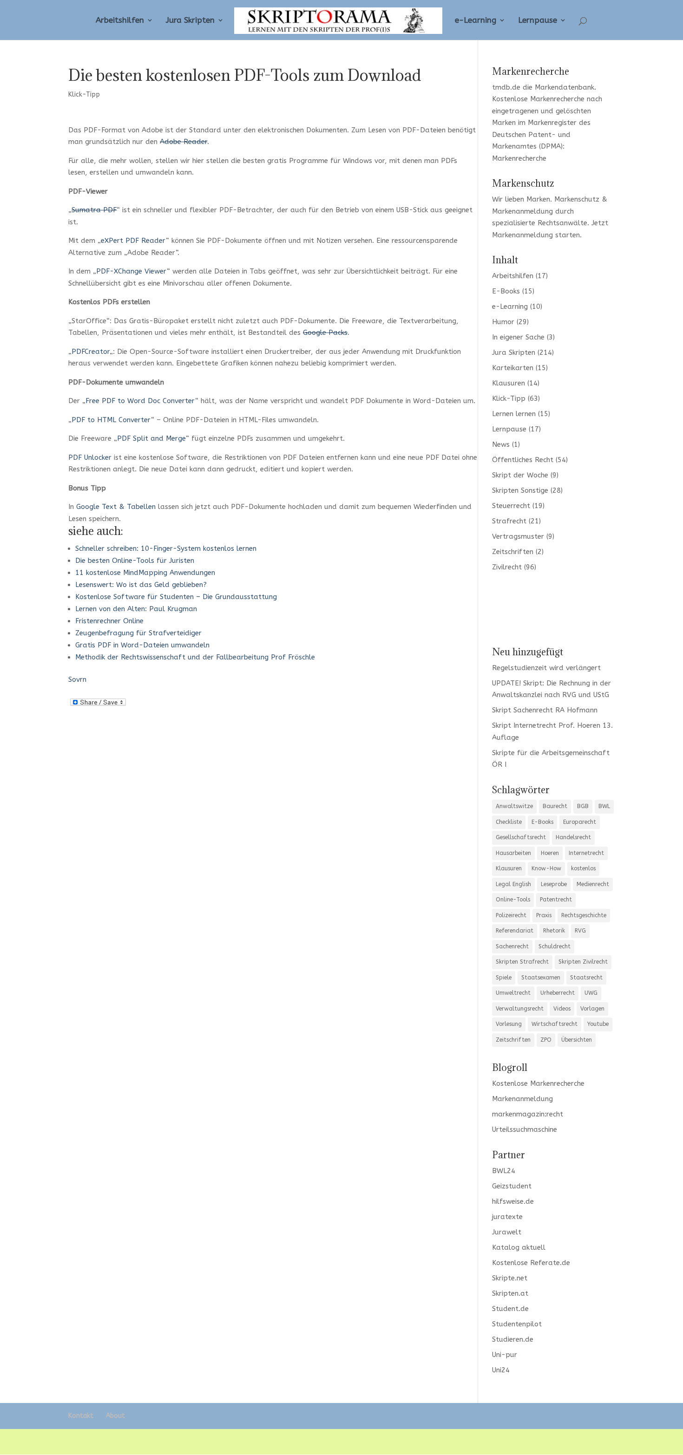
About (115, 1416)
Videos (562, 1008)
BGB (583, 806)
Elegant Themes (137, 1441)
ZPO (546, 1040)
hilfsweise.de (513, 1201)
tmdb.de (506, 87)
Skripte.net (509, 1278)
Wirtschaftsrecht (555, 1024)
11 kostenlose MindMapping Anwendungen (145, 572)
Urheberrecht (557, 993)
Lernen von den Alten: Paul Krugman (136, 609)
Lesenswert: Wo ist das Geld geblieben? (141, 585)
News (501, 444)
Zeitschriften (512, 552)
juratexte (507, 1217)
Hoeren (550, 853)
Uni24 (501, 1370)
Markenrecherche (519, 158)
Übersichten (576, 1040)
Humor (503, 322)
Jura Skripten (190, 21)
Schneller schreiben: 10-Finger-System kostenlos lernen (165, 548)
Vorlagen (592, 1008)
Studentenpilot (517, 1324)
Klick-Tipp (84, 94)
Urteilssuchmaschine (524, 1129)
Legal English (513, 884)
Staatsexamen (540, 977)
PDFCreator (91, 351)
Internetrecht (586, 853)
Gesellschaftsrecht (521, 837)
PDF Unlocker (90, 457)
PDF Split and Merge (151, 438)
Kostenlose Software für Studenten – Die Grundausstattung (176, 597)
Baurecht (555, 806)
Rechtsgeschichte (583, 915)
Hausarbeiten (513, 853)
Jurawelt (506, 1232)
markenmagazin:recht (527, 1114)
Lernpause (537, 21)
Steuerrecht (511, 506)
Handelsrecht (573, 837)
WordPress (231, 1441)
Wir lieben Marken (521, 199)
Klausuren (508, 383)
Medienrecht (593, 884)
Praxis (544, 915)
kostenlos (583, 868)
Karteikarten (512, 368)
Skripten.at (510, 1293)
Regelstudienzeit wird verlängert (546, 668)
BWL (604, 806)
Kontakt (80, 1416)
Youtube (598, 1024)
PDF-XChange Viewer (131, 271)
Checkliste (509, 822)
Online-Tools (513, 899)
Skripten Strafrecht (522, 962)
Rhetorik (554, 930)
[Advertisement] (553, 608)
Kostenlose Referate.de (531, 1263)
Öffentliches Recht (522, 460)
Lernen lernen (514, 414)
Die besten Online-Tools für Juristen (134, 560)
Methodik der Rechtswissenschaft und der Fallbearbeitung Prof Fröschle (195, 657)
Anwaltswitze (514, 806)
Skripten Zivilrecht (583, 962)
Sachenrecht (512, 946)
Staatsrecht (586, 977)
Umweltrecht (513, 993)
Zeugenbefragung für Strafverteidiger (138, 633)
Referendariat (514, 930)
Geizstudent (512, 1186)
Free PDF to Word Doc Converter (140, 401)
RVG (580, 930)
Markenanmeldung (522, 235)
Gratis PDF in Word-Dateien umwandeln (142, 645)
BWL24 (503, 1171)
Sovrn (77, 679)
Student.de (510, 1309)
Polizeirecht (511, 915)
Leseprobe (554, 884)
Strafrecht (509, 521)
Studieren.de (512, 1339)
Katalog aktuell (518, 1247)
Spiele (504, 977)
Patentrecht (556, 899)
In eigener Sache (518, 337)
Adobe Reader (183, 141)
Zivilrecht (507, 567)
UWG (591, 993)
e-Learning (475, 21)
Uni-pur (504, 1355)
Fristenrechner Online (109, 621)
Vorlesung (509, 1024)
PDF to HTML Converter (111, 420)
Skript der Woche (520, 475)
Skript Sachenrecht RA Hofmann (545, 710)
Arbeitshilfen (120, 21)
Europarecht (579, 822)
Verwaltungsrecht (520, 1008)
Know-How (546, 868)
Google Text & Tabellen (116, 506)
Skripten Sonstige (520, 490)
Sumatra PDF (94, 210)
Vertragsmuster (518, 536)
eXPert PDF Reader (133, 240)
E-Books (506, 291)
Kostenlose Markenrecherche (538, 99)
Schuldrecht (555, 946)
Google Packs (325, 332)
